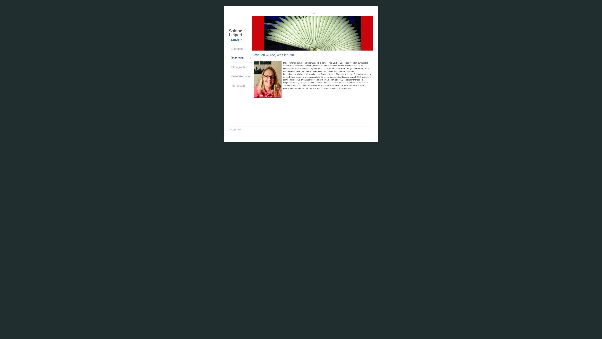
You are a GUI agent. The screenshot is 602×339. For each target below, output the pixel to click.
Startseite (237, 48)
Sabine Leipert (235, 33)
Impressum (238, 85)
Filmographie (239, 67)
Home (312, 13)
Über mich (237, 57)
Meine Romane (240, 76)
